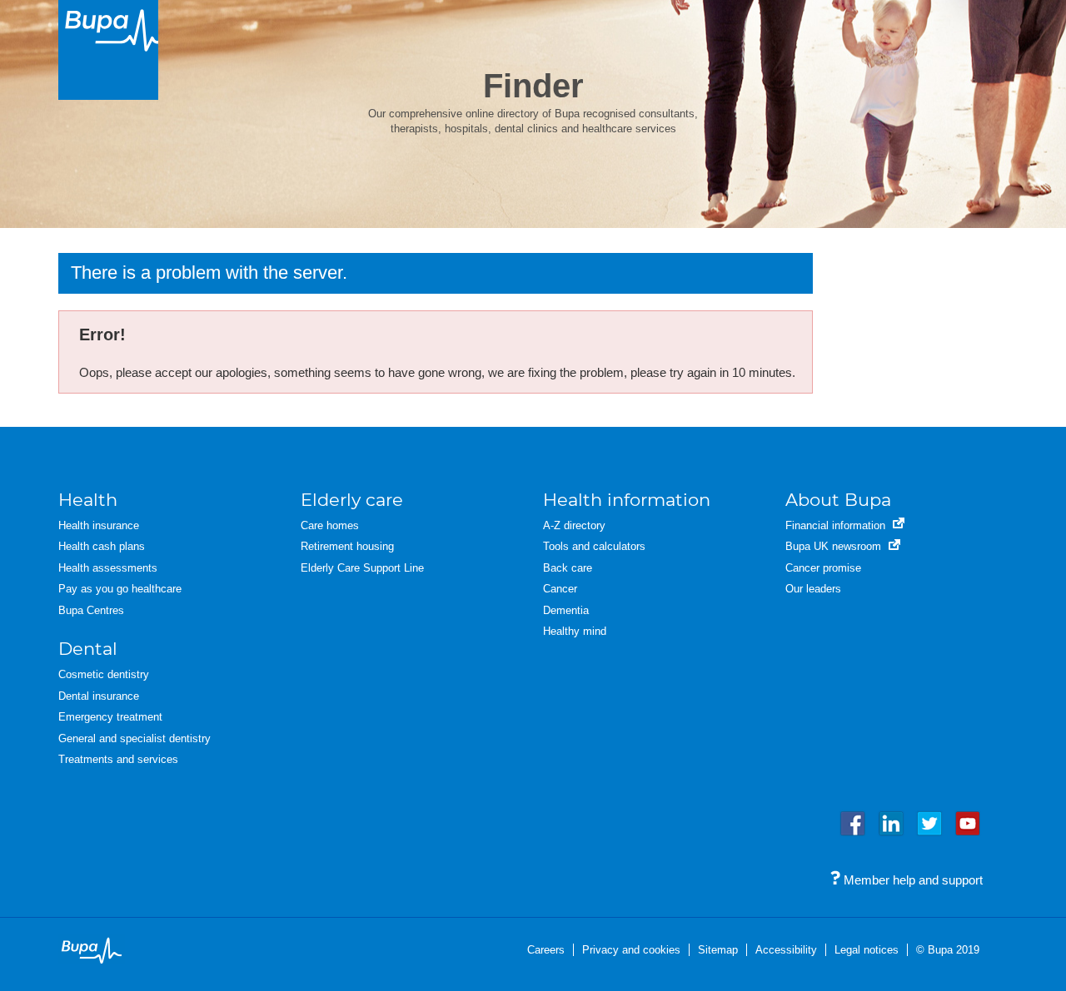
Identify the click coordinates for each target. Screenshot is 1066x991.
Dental (87, 648)
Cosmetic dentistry (103, 674)
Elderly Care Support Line (362, 568)
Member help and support (911, 880)
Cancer (560, 588)
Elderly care (352, 499)
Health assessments (107, 568)
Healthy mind (574, 631)
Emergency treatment (110, 717)
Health (87, 499)
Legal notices (866, 950)
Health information (626, 499)
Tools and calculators (594, 546)
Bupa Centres (91, 610)
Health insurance (98, 525)
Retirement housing (347, 546)
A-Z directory (574, 525)
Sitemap (718, 950)
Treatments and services (118, 759)
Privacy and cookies (631, 950)
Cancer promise (823, 568)
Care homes (330, 525)
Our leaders (813, 588)
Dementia (566, 610)
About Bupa (838, 499)
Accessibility (786, 950)
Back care (567, 568)
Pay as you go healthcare (120, 588)
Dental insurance (98, 696)
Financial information (837, 525)
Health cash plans (101, 546)
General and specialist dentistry (134, 738)
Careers (546, 950)
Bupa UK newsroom (834, 546)
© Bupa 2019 (947, 950)
